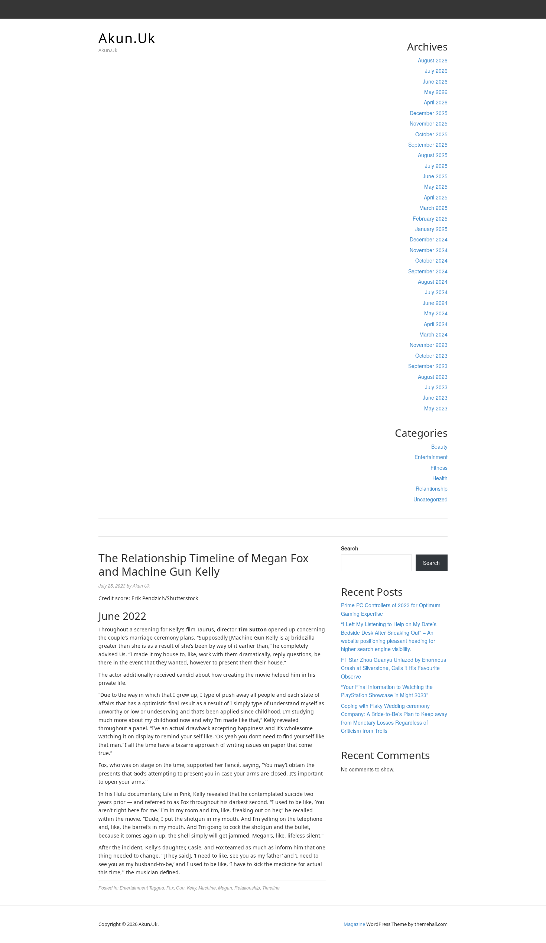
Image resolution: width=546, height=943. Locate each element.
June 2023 (435, 397)
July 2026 (436, 70)
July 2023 (436, 387)
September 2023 (428, 366)
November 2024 (429, 250)
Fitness (439, 467)
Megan (225, 887)
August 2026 (433, 60)
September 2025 (428, 144)
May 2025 (436, 186)
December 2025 (429, 113)
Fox (170, 887)
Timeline (271, 887)
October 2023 (431, 355)
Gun (180, 887)
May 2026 (436, 91)
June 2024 (435, 302)
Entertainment (431, 457)
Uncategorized (430, 499)
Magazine (354, 924)
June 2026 (435, 81)
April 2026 (436, 102)
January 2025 (431, 229)
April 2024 (436, 324)
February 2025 (430, 218)
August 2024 (433, 281)
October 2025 (431, 134)
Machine (207, 887)
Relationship (247, 887)
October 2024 (431, 260)
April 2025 (436, 197)
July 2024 (436, 292)
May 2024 (436, 313)
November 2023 (429, 344)
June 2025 (435, 176)
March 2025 (433, 207)
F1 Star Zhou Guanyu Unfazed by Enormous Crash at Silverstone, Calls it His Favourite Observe (393, 668)
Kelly (191, 887)
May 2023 (436, 408)
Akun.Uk (127, 38)
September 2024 (428, 271)
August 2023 (433, 376)
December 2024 (429, 239)
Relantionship (432, 488)
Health (440, 478)
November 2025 (429, 123)
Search (349, 548)
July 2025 (436, 165)
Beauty (439, 446)
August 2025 (433, 155)
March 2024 (433, 334)
